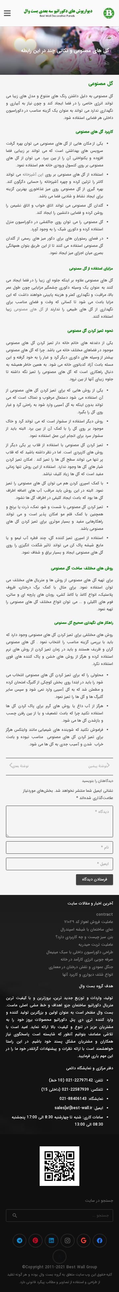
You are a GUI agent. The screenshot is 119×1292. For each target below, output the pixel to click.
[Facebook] (100, 1241)
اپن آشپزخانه (33, 174)
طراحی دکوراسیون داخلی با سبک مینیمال (79, 952)
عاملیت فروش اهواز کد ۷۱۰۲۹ (88, 922)
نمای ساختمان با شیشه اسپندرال (86, 929)
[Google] (84, 1241)
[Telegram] (20, 1241)
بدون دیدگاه (94, 63)
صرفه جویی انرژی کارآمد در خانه (86, 959)
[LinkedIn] (52, 1241)
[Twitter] (60, 1256)
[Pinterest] (35, 1241)
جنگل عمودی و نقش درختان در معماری (81, 967)
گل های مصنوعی (28, 309)
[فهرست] (7, 13)
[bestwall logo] (109, 13)
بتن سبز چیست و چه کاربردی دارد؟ (84, 937)
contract (104, 914)
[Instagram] (67, 1241)
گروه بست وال (50, 1275)
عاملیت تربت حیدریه (95, 944)
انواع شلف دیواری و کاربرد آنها (87, 974)
